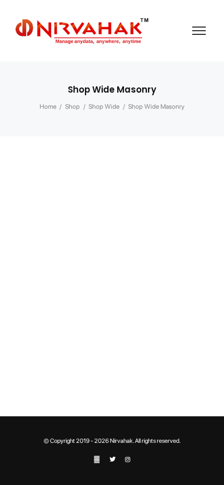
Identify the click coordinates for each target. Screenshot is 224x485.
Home (48, 106)
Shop (72, 106)
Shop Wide (104, 106)
